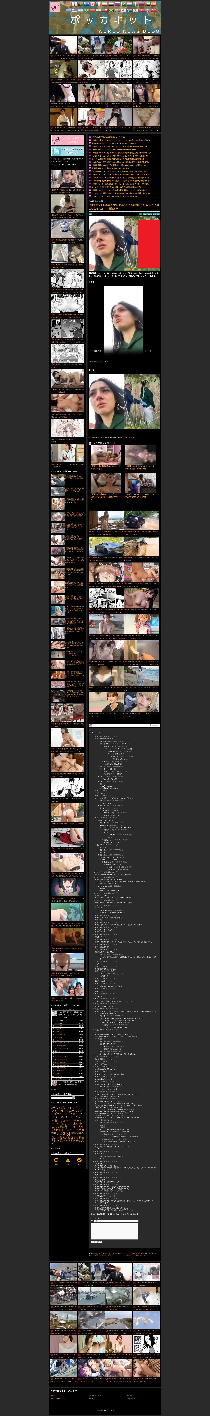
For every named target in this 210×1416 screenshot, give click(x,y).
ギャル (58, 1113)
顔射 (73, 1140)
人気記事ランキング (95, 1395)
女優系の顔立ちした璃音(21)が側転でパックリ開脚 (110, 168)
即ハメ (68, 1126)
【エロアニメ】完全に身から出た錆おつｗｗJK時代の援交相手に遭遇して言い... (121, 162)
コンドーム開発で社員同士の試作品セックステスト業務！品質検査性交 (118, 159)
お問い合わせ (131, 1398)
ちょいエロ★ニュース (62, 1043)
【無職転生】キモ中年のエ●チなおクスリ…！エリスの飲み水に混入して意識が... (121, 140)
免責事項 (91, 1398)
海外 (67, 1134)
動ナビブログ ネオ (61, 1059)
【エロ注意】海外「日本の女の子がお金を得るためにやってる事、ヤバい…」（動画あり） (106, 1254)
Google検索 (58, 1023)
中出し (75, 1123)
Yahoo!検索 (58, 1026)
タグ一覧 (130, 1395)
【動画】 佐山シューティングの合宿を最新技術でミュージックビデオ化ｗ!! (119, 190)
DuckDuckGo (59, 1070)
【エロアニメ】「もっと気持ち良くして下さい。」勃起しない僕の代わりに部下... (122, 178)
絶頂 (70, 1137)
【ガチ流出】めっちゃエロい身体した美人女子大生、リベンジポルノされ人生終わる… (142, 1254)
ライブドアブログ (60, 1068)
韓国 (68, 1140)
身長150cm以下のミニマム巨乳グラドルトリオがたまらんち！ (115, 143)
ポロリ (72, 1120)
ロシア (66, 1123)
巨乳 (61, 1129)
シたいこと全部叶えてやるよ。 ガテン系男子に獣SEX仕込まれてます (118, 187)
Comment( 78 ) (155, 725)
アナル (79, 1107)
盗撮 (59, 1137)
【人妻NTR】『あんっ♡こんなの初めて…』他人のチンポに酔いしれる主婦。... (121, 156)
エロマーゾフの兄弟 (61, 1057)
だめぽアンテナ (60, 1029)
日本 (140, 214)
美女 (76, 1137)
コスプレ (67, 1113)
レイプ (58, 1123)
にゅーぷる (58, 1037)
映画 (81, 1129)
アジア (71, 1107)
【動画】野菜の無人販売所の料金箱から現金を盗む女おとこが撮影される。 (120, 165)
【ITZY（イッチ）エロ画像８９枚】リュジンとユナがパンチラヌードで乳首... (120, 184)
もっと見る (55, 1148)
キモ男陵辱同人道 (60, 1045)
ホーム (53, 1395)
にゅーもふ (58, 1031)
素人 (65, 1137)
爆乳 (81, 1133)
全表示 (54, 1089)
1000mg (57, 1051)
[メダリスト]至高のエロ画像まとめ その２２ (109, 137)
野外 (56, 1140)
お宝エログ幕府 (60, 1062)
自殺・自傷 (156, 214)
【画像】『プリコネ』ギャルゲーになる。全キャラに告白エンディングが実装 (120, 174)
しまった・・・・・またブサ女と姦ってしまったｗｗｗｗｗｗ (115, 196)
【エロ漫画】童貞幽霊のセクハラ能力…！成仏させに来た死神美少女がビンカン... (122, 181)
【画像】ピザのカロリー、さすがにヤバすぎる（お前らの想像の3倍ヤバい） (120, 146)
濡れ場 (75, 1133)
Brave (57, 1073)
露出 (62, 1141)
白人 (53, 1137)
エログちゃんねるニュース (63, 1065)
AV (53, 1107)
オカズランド (59, 1040)
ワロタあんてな (60, 1034)
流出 (59, 1133)
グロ (90, 214)
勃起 (62, 1126)
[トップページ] (55, 7)
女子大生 (78, 1126)
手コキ (68, 1129)
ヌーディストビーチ (67, 1117)
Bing (56, 1054)
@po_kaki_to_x (129, 437)
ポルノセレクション (61, 1048)
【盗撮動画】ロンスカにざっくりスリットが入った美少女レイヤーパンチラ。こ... (122, 171)
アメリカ (57, 1110)
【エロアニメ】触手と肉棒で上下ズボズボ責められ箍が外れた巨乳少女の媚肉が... (122, 193)
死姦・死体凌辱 (147, 214)
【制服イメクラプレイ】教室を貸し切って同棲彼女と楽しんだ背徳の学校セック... (122, 153)
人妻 (57, 1126)
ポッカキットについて (58, 1398)
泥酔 (53, 1133)
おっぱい (61, 1107)
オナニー (69, 1110)
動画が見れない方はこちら (98, 361)
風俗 (78, 1140)
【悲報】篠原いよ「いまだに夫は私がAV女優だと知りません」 (115, 149)
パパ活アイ (58, 1076)
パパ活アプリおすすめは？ (63, 1079)
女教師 (55, 1129)
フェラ (64, 1120)
